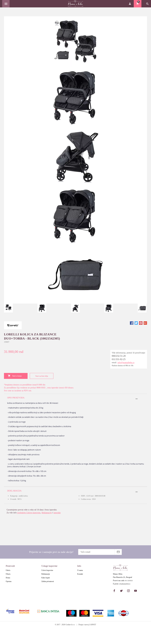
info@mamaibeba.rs (126, 362)
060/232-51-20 (119, 356)
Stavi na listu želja (41, 376)
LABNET (92, 625)
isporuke (57, 513)
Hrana (8, 578)
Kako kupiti (45, 578)
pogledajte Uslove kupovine (28, 513)
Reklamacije (47, 513)
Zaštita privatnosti (47, 581)
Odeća (8, 570)
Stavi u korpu (17, 376)
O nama (80, 570)
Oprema (8, 581)
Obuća (8, 574)
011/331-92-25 (118, 359)
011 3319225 (129, 580)
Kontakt (80, 574)
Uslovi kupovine (47, 570)
